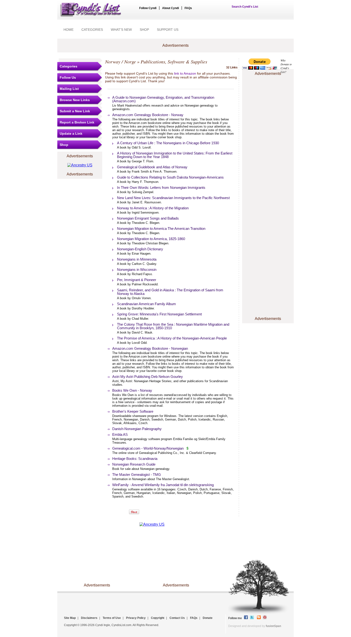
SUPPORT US (167, 29)
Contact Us (177, 618)
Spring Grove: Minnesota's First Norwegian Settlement (159, 314)
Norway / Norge (120, 61)
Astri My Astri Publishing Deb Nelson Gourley (147, 377)
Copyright (157, 618)
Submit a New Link (75, 111)
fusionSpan (273, 626)
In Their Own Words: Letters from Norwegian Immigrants (161, 187)
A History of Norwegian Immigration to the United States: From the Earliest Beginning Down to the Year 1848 (174, 155)
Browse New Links (75, 100)
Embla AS (120, 434)
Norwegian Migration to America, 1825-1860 (151, 239)
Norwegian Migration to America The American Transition (161, 228)
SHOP (144, 29)
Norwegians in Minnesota (136, 259)
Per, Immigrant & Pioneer (136, 280)
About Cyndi (170, 8)
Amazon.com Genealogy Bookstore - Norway (147, 115)
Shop (64, 145)
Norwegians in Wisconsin (136, 269)
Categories (68, 66)
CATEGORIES (92, 29)
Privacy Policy (136, 618)
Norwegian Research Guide (133, 464)
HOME (69, 29)
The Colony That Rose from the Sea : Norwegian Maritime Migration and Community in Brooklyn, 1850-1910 (173, 326)
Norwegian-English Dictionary (140, 249)
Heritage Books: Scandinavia (134, 459)
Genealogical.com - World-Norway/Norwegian (148, 448)
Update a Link (71, 133)
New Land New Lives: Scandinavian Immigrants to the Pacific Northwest (173, 198)
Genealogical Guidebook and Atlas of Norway (152, 167)
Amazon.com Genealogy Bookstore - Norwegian (150, 348)
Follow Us (68, 77)
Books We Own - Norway (132, 390)
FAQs (188, 8)
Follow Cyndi (147, 8)
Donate (208, 618)
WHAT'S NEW (121, 29)
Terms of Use (112, 618)
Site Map (70, 618)
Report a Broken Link (77, 122)
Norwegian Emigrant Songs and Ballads (148, 218)
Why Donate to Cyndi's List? (286, 66)
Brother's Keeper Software (132, 411)
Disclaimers (89, 618)
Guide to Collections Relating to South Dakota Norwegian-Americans (170, 177)
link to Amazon (185, 73)
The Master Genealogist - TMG (136, 475)
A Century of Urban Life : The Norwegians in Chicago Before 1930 (168, 143)
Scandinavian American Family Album (146, 304)
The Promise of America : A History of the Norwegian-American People (172, 338)
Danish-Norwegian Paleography (137, 429)
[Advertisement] (268, 91)
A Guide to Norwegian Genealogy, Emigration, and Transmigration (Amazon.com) (163, 99)
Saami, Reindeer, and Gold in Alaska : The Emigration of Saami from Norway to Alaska (170, 292)
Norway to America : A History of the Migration (153, 208)
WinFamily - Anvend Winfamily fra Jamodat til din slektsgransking (163, 485)
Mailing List (69, 89)
